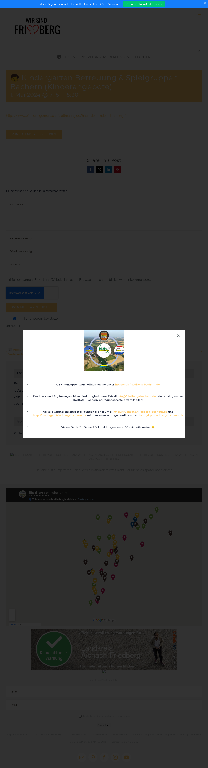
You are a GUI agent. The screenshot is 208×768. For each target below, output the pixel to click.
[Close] (178, 335)
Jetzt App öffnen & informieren (143, 4)
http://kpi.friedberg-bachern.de (161, 415)
